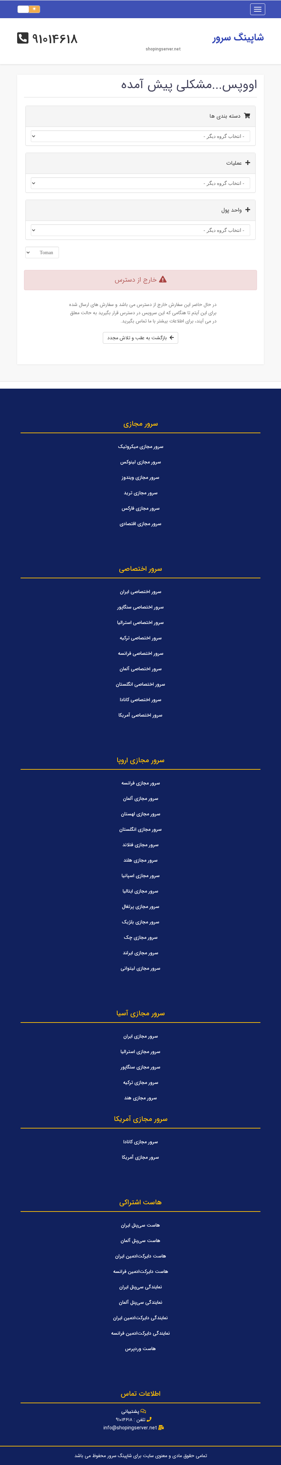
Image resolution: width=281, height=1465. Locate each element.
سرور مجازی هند (140, 1098)
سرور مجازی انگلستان (140, 829)
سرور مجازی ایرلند (140, 953)
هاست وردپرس (140, 1348)
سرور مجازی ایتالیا (140, 891)
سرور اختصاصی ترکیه (141, 638)
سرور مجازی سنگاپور (140, 1067)
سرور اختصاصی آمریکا (140, 715)
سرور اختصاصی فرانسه (140, 653)
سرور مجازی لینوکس (140, 462)
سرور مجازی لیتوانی (140, 968)
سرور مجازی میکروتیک (140, 446)
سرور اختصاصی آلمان (141, 669)
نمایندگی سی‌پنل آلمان (140, 1302)
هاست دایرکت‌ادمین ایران (140, 1256)
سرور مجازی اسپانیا (141, 875)
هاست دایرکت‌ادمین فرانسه (140, 1271)
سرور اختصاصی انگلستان (140, 684)
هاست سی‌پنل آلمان (140, 1240)
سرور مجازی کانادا (140, 1142)
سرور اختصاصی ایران (140, 591)
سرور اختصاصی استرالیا (140, 622)
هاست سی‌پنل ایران (140, 1225)
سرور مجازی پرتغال (140, 906)
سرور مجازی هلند (140, 860)
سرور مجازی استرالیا (140, 1051)
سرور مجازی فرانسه (140, 783)
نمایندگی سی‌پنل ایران (140, 1287)
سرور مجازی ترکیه (140, 1082)
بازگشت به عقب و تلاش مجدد (138, 338)
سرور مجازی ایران (140, 1036)
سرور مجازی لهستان (140, 814)
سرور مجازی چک (141, 937)
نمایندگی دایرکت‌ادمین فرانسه (140, 1333)
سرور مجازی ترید (141, 493)
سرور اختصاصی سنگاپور (140, 607)
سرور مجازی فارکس (141, 508)
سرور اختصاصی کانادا (140, 700)
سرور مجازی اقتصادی (140, 524)
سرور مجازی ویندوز (140, 477)
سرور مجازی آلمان (140, 798)
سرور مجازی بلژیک (140, 922)
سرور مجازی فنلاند (140, 845)
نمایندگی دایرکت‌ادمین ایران (140, 1318)
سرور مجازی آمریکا (140, 1157)
